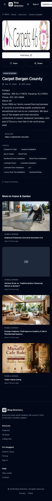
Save (15, 63)
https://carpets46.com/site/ (17, 137)
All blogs (5, 434)
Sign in (36, 4)
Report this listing (11, 182)
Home (13, 14)
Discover (23, 14)
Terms (30, 493)
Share (40, 63)
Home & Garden (35, 14)
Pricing (5, 456)
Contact (5, 477)
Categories (7, 439)
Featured (6, 430)
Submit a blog (8, 452)
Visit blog (24, 55)
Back (7, 14)
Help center (7, 473)
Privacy (22, 493)
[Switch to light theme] (28, 4)
